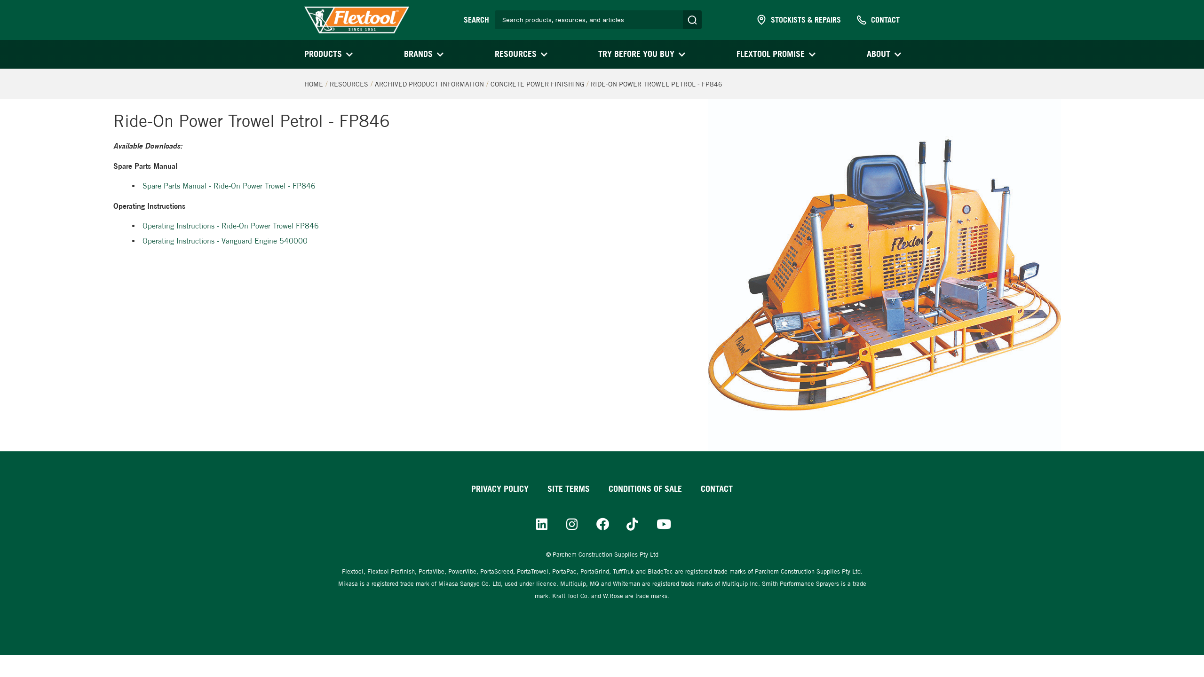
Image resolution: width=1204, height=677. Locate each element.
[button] (328, 54)
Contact (717, 489)
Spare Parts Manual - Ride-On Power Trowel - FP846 (229, 185)
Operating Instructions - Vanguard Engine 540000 (225, 240)
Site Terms (568, 489)
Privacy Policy (500, 489)
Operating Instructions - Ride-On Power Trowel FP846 (231, 225)
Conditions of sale (645, 489)
